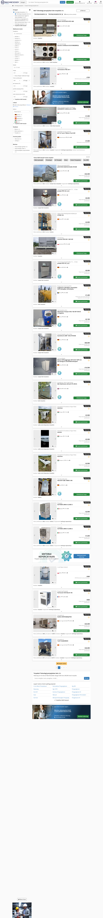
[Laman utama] (12, 5)
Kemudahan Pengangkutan (60, 686)
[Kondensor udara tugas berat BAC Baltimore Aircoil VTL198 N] (44, 390)
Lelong (17, 140)
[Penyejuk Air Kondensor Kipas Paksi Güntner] (44, 414)
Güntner (17, 38)
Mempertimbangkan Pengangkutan (62, 697)
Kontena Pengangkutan (59, 692)
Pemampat (49, 160)
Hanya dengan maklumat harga (22, 75)
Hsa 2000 (86, 160)
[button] (100, 2)
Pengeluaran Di (76, 697)
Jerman (19, 114)
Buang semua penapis (70, 14)
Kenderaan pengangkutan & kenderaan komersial (21, 19)
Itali (18, 122)
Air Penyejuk (58, 160)
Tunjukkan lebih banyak (62, 700)
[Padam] (46, 14)
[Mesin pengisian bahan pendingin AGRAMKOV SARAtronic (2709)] (44, 115)
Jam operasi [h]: (16, 83)
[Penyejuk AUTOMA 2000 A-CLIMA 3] (44, 511)
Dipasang (35, 689)
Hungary (19, 120)
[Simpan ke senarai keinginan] (89, 22)
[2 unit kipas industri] (44, 575)
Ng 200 (74, 686)
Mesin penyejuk (38, 160)
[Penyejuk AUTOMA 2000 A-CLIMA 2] (44, 535)
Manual (55, 695)
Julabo (17, 45)
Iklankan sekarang (83, 102)
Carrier (17, 58)
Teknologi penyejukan (21, 12)
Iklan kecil (18, 139)
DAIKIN (17, 60)
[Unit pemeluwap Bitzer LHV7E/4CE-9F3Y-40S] (44, 28)
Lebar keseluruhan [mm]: (19, 94)
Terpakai (17, 133)
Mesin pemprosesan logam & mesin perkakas (22, 16)
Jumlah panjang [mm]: (18, 88)
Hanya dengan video (20, 148)
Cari (63, 2)
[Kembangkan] (61, 40)
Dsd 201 (35, 692)
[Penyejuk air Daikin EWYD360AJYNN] (44, 623)
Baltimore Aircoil (19, 55)
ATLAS (17, 51)
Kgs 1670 (55, 689)
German (35, 697)
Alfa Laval (18, 53)
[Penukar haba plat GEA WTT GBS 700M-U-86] (44, 487)
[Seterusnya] (55, 28)
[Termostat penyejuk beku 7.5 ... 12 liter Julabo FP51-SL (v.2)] (44, 197)
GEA (16, 62)
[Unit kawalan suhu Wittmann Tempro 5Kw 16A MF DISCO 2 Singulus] (44, 318)
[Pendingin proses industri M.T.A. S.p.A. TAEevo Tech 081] (44, 139)
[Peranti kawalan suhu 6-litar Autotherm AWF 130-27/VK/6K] (44, 342)
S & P (17, 47)
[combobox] (22, 111)
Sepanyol (19, 118)
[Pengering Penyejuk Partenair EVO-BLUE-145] (44, 599)
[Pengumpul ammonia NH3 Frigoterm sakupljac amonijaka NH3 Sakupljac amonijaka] (44, 294)
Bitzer (66, 160)
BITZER (17, 36)
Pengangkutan (76, 689)
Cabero (17, 56)
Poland (19, 116)
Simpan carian (62, 663)
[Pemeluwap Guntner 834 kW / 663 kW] (44, 245)
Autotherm (18, 40)
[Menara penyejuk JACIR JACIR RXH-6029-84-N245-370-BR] (44, 173)
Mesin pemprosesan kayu (22, 22)
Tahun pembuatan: (17, 78)
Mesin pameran (19, 131)
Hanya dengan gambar (21, 146)
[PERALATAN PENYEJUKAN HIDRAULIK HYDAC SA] (44, 221)
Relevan (83, 10)
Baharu (17, 129)
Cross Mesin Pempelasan (40, 686)
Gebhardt (18, 44)
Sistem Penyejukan (75, 160)
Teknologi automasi (21, 24)
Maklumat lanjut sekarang (81, 556)
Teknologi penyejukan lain (24, 14)
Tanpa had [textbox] (17, 111)
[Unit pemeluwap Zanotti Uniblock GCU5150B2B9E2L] (44, 52)
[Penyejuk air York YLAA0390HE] (44, 647)
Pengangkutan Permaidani (79, 695)
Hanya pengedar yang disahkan (22, 151)
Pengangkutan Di (76, 692)
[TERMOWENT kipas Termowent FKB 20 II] (44, 76)
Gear (34, 695)
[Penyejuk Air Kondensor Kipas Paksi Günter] (44, 438)
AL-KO (17, 49)
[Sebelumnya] (34, 28)
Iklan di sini (22, 899)
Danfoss (17, 42)
